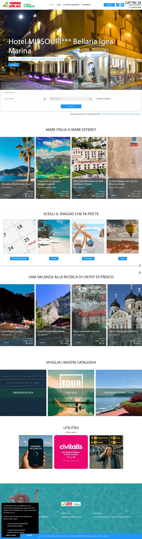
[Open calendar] (44, 99)
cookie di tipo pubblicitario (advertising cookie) (17, 525)
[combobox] (71, 92)
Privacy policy (91, 536)
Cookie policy (103, 536)
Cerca (71, 106)
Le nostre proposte (71, 5)
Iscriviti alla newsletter (109, 4)
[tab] (13, 86)
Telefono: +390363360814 (39, 517)
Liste (59, 5)
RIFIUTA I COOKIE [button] (11, 535)
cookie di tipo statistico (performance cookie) (16, 531)
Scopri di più (23, 371)
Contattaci (86, 5)
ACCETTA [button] (29, 535)
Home (51, 5)
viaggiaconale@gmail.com (71, 517)
